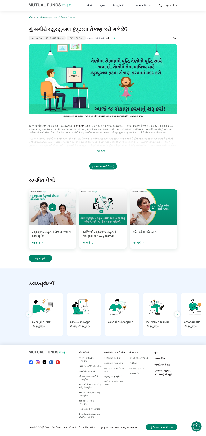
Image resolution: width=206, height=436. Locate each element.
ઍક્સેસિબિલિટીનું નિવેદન (39, 427)
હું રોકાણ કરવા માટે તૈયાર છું (103, 166)
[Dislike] (107, 38)
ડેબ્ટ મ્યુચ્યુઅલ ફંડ (137, 368)
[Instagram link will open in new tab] (37, 362)
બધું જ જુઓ (40, 258)
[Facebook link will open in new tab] (31, 362)
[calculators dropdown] (125, 5)
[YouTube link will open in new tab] (58, 362)
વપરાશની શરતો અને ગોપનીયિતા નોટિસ (79, 427)
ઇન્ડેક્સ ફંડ (134, 373)
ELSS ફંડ (133, 363)
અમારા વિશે (159, 358)
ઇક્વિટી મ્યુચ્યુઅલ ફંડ (138, 358)
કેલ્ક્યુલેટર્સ (118, 5)
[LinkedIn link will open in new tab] (51, 362)
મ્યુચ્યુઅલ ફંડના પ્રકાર (114, 363)
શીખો (89, 5)
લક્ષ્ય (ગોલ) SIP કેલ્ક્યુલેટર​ (90, 366)
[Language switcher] (176, 5)
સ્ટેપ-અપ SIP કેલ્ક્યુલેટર (89, 409)
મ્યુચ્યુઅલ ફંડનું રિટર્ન (113, 376)
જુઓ (102, 5)
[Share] (174, 38)
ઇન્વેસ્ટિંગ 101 (141, 5)
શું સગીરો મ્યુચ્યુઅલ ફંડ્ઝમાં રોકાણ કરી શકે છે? (56, 17)
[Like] (113, 38)
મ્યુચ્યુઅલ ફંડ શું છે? (112, 358)
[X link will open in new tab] (44, 362)
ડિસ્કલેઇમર (56, 427)
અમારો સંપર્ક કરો (162, 364)
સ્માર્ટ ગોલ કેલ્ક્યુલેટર (120, 322)
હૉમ (31, 17)
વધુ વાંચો (101, 150)
